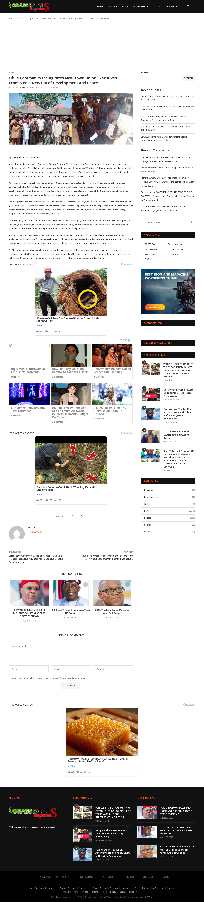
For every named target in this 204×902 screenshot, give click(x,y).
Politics (112, 6)
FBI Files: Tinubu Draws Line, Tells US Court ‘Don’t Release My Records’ (176, 830)
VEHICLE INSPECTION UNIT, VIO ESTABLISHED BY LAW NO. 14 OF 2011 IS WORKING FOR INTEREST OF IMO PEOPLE (178, 370)
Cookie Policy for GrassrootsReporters (122, 891)
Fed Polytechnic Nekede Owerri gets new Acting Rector (176, 434)
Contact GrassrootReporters (73, 888)
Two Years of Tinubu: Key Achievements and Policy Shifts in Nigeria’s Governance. (177, 414)
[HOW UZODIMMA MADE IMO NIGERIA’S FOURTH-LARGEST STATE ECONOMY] (29, 593)
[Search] (188, 6)
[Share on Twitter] (81, 515)
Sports (158, 6)
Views (125, 6)
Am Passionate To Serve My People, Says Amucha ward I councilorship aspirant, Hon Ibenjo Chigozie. (167, 181)
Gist (169, 503)
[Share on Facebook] (78, 515)
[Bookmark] (193, 6)
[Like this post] (75, 515)
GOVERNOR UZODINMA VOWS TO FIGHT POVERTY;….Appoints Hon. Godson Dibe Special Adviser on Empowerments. (167, 196)
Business (172, 6)
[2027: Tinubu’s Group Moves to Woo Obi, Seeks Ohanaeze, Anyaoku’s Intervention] (112, 593)
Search (144, 72)
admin (22, 87)
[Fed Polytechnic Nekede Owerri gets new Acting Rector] (150, 436)
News (100, 6)
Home (11, 18)
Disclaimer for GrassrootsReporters (80, 891)
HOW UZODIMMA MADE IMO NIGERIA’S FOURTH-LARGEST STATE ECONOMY (29, 613)
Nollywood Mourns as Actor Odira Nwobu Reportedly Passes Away (178, 392)
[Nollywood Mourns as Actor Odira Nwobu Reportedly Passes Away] (150, 394)
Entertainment (141, 6)
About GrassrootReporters (42, 888)
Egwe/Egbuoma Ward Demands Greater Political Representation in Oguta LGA (164, 138)
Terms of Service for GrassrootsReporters (155, 888)
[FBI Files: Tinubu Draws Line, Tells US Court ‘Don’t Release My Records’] (71, 593)
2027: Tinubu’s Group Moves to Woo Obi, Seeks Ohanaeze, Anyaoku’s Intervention (163, 118)
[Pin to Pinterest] (85, 515)
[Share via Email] (88, 515)
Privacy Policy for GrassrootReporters (111, 888)
